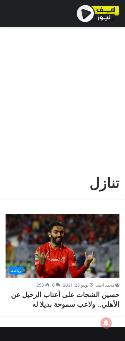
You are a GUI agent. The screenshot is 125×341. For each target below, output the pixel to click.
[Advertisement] (62, 96)
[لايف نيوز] (98, 13)
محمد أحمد (105, 285)
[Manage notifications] (106, 323)
